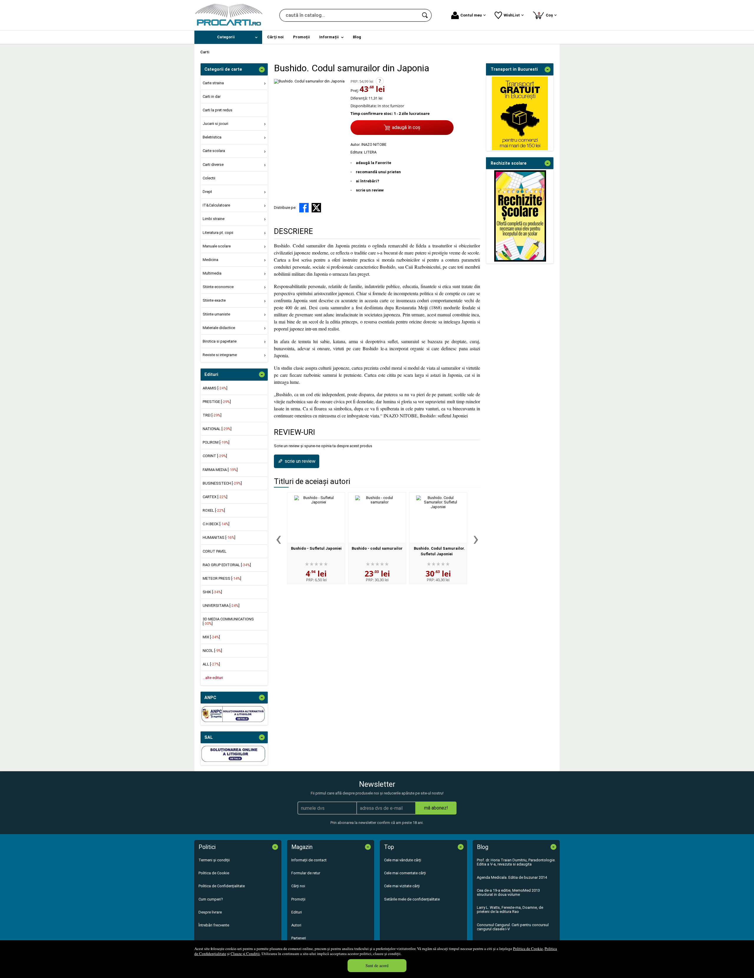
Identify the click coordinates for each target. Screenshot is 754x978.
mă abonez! (436, 808)
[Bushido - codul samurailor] (377, 517)
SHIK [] (212, 592)
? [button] (380, 81)
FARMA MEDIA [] (220, 469)
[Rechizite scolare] (520, 260)
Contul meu (471, 15)
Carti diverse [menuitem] (213, 164)
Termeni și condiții (214, 860)
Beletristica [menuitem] (212, 137)
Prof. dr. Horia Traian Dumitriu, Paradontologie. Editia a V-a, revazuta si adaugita (516, 862)
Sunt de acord (377, 965)
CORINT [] (215, 456)
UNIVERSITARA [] (221, 605)
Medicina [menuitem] (210, 259)
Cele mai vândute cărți (402, 860)
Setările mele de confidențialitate (412, 899)
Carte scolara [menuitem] (214, 150)
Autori (296, 925)
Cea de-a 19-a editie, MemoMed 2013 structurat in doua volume (508, 892)
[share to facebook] (304, 207)
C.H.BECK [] (216, 524)
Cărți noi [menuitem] (275, 37)
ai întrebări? (367, 181)
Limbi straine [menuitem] (213, 219)
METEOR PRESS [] (222, 578)
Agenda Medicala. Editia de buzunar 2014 (512, 877)
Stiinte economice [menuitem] (218, 287)
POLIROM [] (216, 442)
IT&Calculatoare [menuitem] (216, 205)
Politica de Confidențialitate (222, 886)
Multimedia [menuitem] (212, 273)
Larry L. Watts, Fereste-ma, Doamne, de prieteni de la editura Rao (510, 909)
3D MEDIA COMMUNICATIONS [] (228, 621)
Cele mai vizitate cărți (402, 886)
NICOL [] (212, 650)
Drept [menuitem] (207, 191)
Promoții (298, 899)
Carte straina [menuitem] (213, 83)
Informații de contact (309, 860)
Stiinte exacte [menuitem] (214, 300)
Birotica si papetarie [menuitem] (220, 341)
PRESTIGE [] (217, 401)
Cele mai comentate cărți (405, 873)
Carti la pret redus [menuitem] (217, 110)
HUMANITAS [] (219, 537)
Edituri (296, 912)
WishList (512, 15)
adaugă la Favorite (373, 163)
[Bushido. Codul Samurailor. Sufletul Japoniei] (438, 517)
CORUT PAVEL (214, 551)
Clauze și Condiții (245, 953)
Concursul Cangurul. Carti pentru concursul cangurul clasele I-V (513, 927)
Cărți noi (298, 886)
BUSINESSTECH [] (222, 483)
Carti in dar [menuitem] (212, 96)
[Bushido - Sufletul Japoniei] (316, 517)
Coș (546, 14)
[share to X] (316, 207)
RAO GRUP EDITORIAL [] (227, 565)
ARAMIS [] (215, 388)
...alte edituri (213, 677)
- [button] (262, 69)
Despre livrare (210, 912)
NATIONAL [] (217, 429)
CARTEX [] (215, 497)
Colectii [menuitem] (209, 178)
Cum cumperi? (211, 899)
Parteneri (298, 938)
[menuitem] (228, 37)
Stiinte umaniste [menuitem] (216, 314)
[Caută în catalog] (425, 15)
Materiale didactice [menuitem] (219, 328)
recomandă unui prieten (378, 172)
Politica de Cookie (528, 948)
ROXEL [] (214, 510)
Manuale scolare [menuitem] (217, 246)
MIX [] (211, 637)
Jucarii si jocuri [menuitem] (215, 123)
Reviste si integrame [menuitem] (220, 355)
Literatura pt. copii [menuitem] (218, 232)
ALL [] (211, 664)
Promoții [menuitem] (301, 37)
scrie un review (370, 190)
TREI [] (212, 415)
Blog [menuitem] (357, 37)
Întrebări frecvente (214, 925)
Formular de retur (305, 873)
